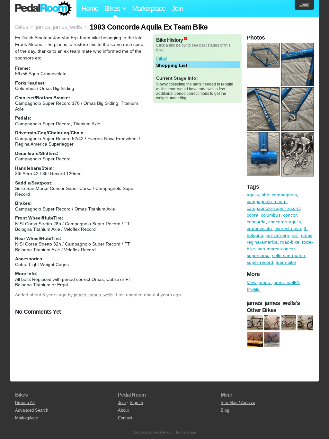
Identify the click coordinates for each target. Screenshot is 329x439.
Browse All (25, 402)
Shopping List (171, 65)
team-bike (286, 262)
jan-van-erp (277, 235)
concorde (256, 221)
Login (304, 4)
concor (290, 215)
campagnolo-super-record (273, 208)
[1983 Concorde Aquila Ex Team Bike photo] (264, 46)
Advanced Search (31, 410)
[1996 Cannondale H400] (255, 339)
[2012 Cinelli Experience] (271, 339)
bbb (265, 194)
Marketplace (148, 8)
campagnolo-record (267, 201)
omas (306, 235)
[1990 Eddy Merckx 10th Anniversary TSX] (288, 323)
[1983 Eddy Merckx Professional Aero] (255, 323)
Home (89, 8)
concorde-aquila (284, 221)
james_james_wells (93, 294)
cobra (252, 215)
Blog (225, 410)
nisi (295, 235)
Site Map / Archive (238, 402)
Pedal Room (43, 8)
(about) (185, 38)
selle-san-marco (288, 255)
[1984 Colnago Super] (271, 323)
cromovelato (259, 228)
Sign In (136, 402)
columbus (270, 215)
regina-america (262, 242)
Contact (125, 418)
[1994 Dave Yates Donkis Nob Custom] (305, 323)
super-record (260, 262)
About (123, 410)
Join (177, 8)
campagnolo (284, 194)
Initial (161, 58)
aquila (253, 194)
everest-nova (287, 228)
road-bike (289, 242)
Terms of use (185, 432)
